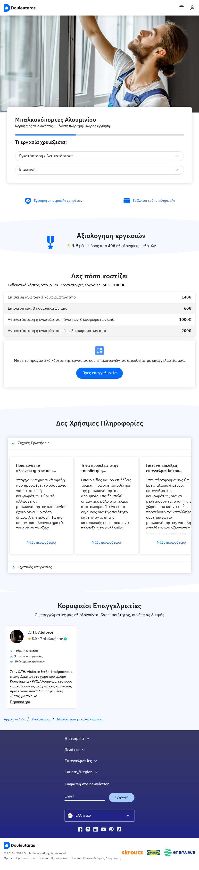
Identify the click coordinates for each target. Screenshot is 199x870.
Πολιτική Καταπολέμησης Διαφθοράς (96, 858)
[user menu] (192, 8)
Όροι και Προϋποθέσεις (19, 858)
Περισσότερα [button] (20, 702)
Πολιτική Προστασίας (53, 858)
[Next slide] (183, 505)
